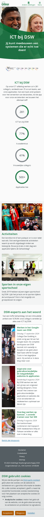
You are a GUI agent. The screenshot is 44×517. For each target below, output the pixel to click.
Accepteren (8, 513)
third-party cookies (31, 480)
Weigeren (20, 513)
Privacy (22, 456)
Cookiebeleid (22, 453)
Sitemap (22, 460)
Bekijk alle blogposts (10, 440)
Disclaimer (22, 450)
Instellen (31, 513)
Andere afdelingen (28, 5)
